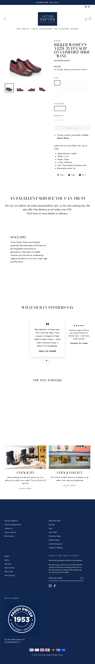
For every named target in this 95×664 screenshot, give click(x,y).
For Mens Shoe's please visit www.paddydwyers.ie (14, 640)
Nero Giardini (10, 575)
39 (83, 82)
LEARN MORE (25, 488)
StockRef (59, 104)
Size (56, 78)
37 (70, 82)
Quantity (59, 116)
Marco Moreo (9, 568)
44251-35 (60, 108)
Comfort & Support (55, 544)
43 (77, 89)
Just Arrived (23, 29)
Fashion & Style (54, 540)
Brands (74, 29)
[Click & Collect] (69, 457)
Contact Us (8, 528)
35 (57, 82)
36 (64, 82)
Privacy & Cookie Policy (13, 524)
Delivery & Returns (11, 521)
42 (70, 89)
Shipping (67, 69)
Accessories (46, 29)
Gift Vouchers (61, 29)
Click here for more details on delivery (47, 213)
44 (83, 89)
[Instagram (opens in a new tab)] (50, 585)
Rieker (57, 41)
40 (57, 89)
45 (57, 96)
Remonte (8, 564)
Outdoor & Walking (56, 548)
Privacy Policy (57, 572)
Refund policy (9, 536)
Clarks (7, 560)
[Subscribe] (81, 578)
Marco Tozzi (9, 571)
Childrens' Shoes (55, 536)
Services (52, 524)
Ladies (34, 29)
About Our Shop (54, 521)
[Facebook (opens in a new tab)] (54, 585)
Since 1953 (53, 532)
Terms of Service (10, 532)
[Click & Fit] (25, 457)
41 (64, 89)
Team (50, 528)
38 (77, 82)
